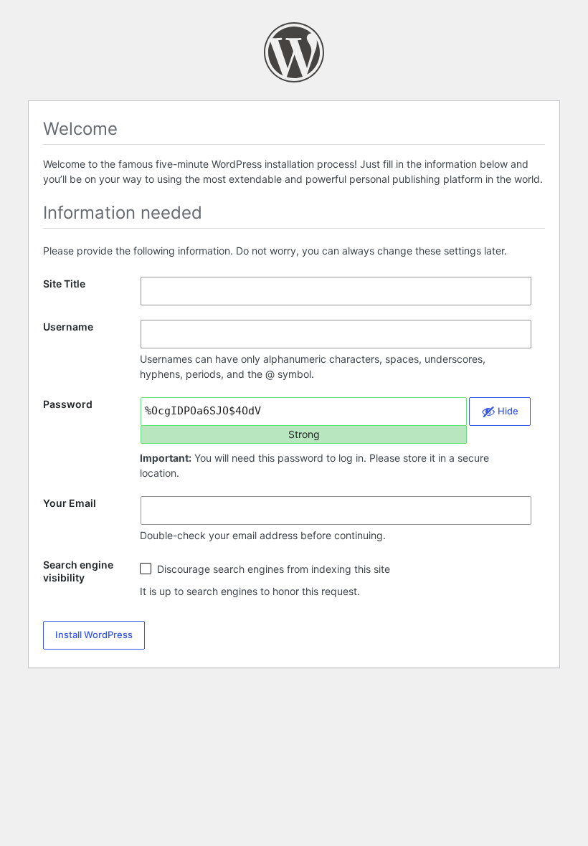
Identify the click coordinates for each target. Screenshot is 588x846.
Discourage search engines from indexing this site (272, 569)
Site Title (64, 283)
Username (68, 326)
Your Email (69, 503)
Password (68, 404)
